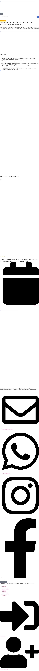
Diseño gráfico (3, 20)
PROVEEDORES (5, 587)
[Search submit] (38, 17)
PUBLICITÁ (4, 590)
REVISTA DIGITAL (5, 589)
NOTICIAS (4, 586)
